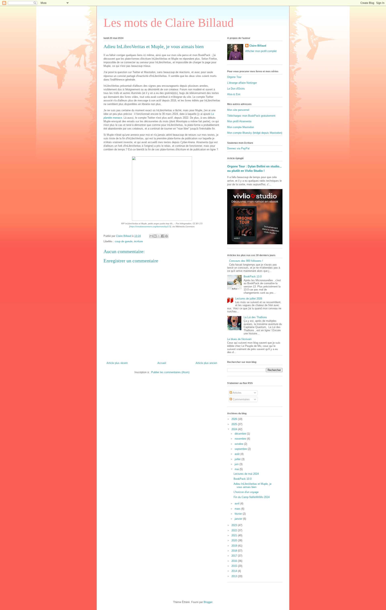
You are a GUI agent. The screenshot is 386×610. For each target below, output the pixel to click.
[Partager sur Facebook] (163, 236)
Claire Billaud (257, 45)
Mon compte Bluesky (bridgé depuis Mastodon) (254, 132)
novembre (241, 438)
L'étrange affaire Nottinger (242, 82)
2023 (234, 525)
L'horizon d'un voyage (246, 492)
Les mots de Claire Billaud (169, 22)
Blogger (208, 602)
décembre (241, 433)
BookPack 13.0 (253, 276)
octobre (239, 443)
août (237, 453)
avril (237, 503)
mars (238, 508)
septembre (241, 448)
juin (237, 464)
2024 (234, 429)
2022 (234, 530)
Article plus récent (117, 363)
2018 (234, 550)
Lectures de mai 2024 (246, 473)
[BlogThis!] (155, 236)
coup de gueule (123, 241)
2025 (234, 424)
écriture (138, 241)
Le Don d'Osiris (236, 88)
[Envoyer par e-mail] (151, 236)
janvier (239, 518)
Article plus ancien (206, 363)
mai (237, 469)
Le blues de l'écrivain (239, 339)
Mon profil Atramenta (239, 121)
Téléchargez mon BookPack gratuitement (251, 115)
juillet (238, 459)
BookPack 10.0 (243, 478)
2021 (234, 535)
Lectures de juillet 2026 (248, 298)
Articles (236, 392)
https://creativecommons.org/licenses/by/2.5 (150, 226)
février (239, 513)
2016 (234, 560)
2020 (234, 540)
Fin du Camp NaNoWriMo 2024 (252, 497)
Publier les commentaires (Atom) (170, 372)
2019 (234, 545)
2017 (234, 555)
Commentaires (241, 399)
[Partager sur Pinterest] (166, 236)
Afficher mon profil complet (261, 51)
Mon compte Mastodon (240, 127)
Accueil (161, 363)
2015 (234, 565)
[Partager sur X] (159, 236)
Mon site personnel (238, 109)
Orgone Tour (234, 76)
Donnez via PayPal (238, 148)
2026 (234, 419)
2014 (234, 570)
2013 (234, 576)
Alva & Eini (233, 94)
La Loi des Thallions (255, 317)
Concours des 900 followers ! (246, 260)
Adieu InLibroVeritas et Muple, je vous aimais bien (252, 485)
